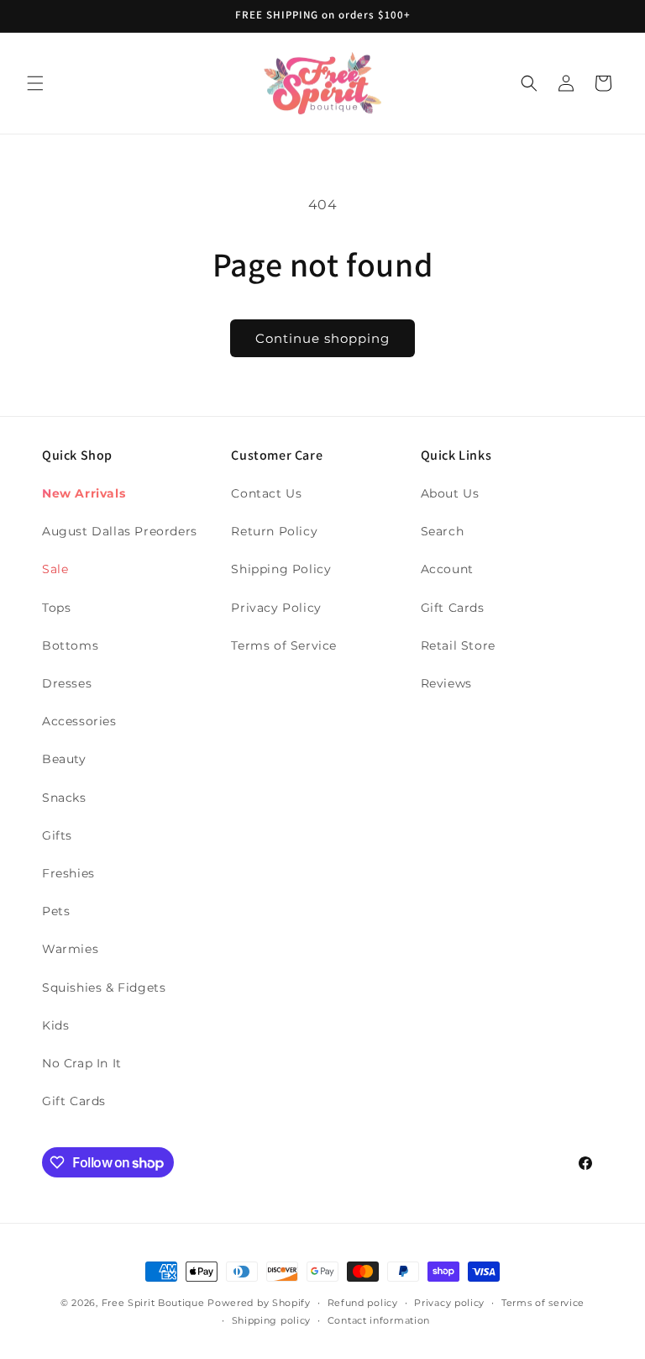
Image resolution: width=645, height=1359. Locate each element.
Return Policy (274, 531)
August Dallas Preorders (119, 531)
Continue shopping (322, 338)
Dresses (67, 683)
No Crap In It (82, 1063)
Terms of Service (284, 645)
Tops (56, 607)
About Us (450, 493)
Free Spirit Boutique (155, 1303)
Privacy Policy (276, 607)
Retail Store (458, 645)
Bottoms (70, 645)
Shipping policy (272, 1320)
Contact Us (266, 493)
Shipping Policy (281, 569)
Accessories (79, 721)
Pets (56, 911)
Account (447, 569)
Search (442, 531)
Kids (55, 1025)
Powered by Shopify (259, 1303)
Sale (55, 569)
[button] (35, 83)
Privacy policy (449, 1303)
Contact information (379, 1320)
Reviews (446, 683)
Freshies (68, 873)
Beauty (64, 758)
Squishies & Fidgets (103, 987)
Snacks (64, 797)
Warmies (70, 948)
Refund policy (363, 1303)
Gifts (57, 835)
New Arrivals (83, 493)
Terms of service (543, 1303)
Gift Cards (74, 1101)
